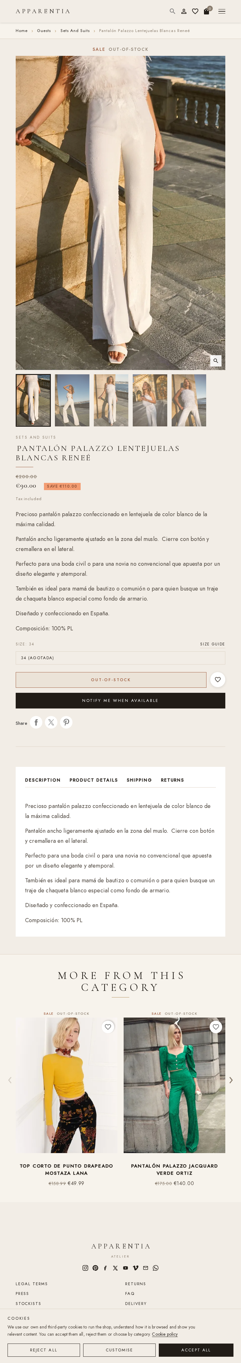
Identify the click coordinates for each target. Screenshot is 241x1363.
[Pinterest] (95, 1268)
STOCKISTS (28, 1304)
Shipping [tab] (139, 780)
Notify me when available (120, 700)
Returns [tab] (173, 780)
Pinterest (66, 722)
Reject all (43, 1350)
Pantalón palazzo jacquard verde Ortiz (174, 1170)
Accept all (196, 1350)
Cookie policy (165, 1334)
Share (36, 722)
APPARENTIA (44, 11)
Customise (119, 1350)
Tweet (51, 722)
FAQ (129, 1293)
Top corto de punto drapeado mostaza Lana (67, 1170)
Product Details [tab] (94, 780)
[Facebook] (105, 1268)
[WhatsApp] (155, 1268)
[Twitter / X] (115, 1268)
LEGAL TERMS (32, 1284)
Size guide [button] (212, 644)
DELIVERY (136, 1304)
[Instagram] (85, 1268)
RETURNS (135, 1284)
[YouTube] (125, 1268)
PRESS (22, 1293)
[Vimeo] (135, 1268)
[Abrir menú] (221, 11)
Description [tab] (43, 780)
